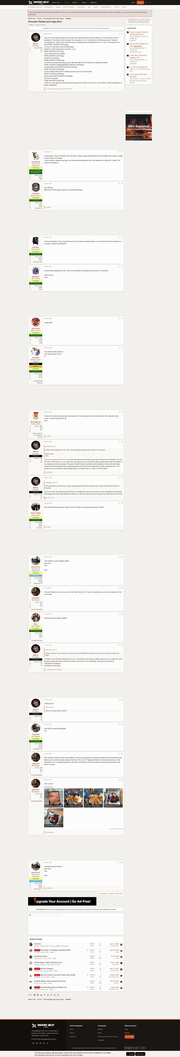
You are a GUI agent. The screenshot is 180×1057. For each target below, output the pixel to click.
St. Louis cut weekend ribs (138, 67)
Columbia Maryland (36, 609)
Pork (131, 71)
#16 (122, 699)
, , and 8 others (59, 89)
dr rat (35, 983)
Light (136, 1048)
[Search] (150, 2)
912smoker (116, 964)
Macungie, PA (38, 583)
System (129, 1048)
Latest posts (131, 28)
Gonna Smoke (38, 971)
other (118, 466)
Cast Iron (116, 7)
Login (126, 1029)
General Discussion (135, 52)
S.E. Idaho (39, 527)
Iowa (40, 343)
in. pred (116, 958)
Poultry (52, 952)
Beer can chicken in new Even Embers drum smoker (58, 975)
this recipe (103, 42)
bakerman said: (50, 650)
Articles (74, 2)
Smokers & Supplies (68, 7)
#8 (122, 412)
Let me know (125, 12)
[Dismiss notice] (150, 12)
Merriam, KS (38, 208)
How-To (124, 7)
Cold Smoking (81, 7)
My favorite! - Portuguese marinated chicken (56, 950)
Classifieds (101, 1040)
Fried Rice (37, 944)
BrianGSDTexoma (114, 977)
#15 (122, 645)
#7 (122, 347)
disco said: (48, 707)
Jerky (89, 7)
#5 (122, 266)
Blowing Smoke (48, 7)
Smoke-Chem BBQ (40, 964)
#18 (122, 753)
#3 (122, 183)
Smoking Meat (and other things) (108, 1036)
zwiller (117, 952)
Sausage (58, 7)
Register (127, 1033)
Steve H (116, 983)
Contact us (73, 1036)
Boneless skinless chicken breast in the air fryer (50, 981)
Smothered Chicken (40, 956)
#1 (122, 33)
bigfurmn (37, 946)
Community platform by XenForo (88, 1048)
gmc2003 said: (49, 446)
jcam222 (36, 989)
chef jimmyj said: (50, 482)
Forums (66, 2)
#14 (122, 614)
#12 (122, 557)
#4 (122, 237)
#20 (121, 862)
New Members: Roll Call (35, 7)
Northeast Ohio (37, 262)
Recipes (96, 7)
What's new (56, 2)
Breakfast (133, 40)
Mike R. (32, 25)
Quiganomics (38, 958)
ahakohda (37, 977)
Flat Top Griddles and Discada (59, 946)
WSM (85, 592)
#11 (122, 503)
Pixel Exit (114, 1048)
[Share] (119, 34)
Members (94, 2)
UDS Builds (133, 63)
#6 (122, 318)
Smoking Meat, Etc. (106, 7)
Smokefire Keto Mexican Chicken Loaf (54, 987)
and (54, 669)
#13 (122, 588)
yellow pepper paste (54, 459)
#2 (122, 151)
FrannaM (36, 952)
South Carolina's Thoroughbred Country (37, 435)
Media (84, 2)
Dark (143, 1048)
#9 (122, 441)
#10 (122, 477)
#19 (122, 779)
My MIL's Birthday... (47, 969)
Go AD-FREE (129, 1037)
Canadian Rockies (37, 640)
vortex (84, 40)
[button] (61, 2)
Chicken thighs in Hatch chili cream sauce (48, 962)
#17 (122, 724)
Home (71, 1029)
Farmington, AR (37, 749)
